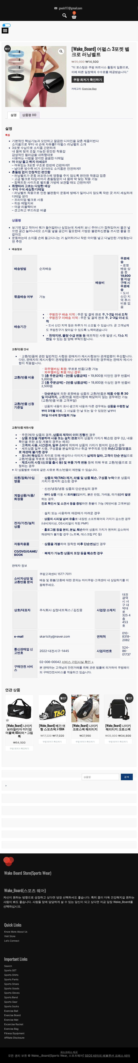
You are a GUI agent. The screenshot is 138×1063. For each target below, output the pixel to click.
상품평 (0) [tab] (29, 115)
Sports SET (10, 970)
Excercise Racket (13, 1024)
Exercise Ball (11, 1011)
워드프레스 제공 (69, 1052)
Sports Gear (10, 1002)
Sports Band (11, 997)
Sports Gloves (12, 993)
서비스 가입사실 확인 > (78, 662)
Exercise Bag (89, 88)
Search (8, 966)
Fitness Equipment (14, 1033)
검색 (126, 776)
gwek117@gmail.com (70, 8)
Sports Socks (11, 1006)
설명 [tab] (14, 115)
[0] (72, 17)
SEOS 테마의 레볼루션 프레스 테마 (107, 1055)
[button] (61, 51)
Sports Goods (11, 988)
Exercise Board (12, 1015)
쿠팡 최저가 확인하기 (87, 79)
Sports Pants (11, 979)
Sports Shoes (11, 984)
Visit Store (9, 936)
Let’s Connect (11, 940)
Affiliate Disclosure (14, 1037)
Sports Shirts (11, 975)
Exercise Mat (11, 1019)
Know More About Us (15, 931)
